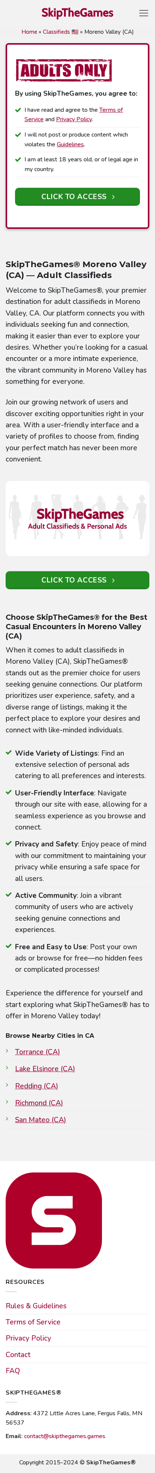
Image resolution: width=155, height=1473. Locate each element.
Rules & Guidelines (36, 1306)
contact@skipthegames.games (64, 1436)
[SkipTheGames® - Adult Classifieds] (77, 13)
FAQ (13, 1371)
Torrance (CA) (37, 1052)
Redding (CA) (36, 1086)
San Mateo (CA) (40, 1120)
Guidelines (70, 144)
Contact (18, 1355)
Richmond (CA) (39, 1103)
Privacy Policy (74, 119)
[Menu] (143, 13)
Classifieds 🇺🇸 (61, 32)
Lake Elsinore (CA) (45, 1069)
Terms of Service (33, 1322)
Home (29, 32)
